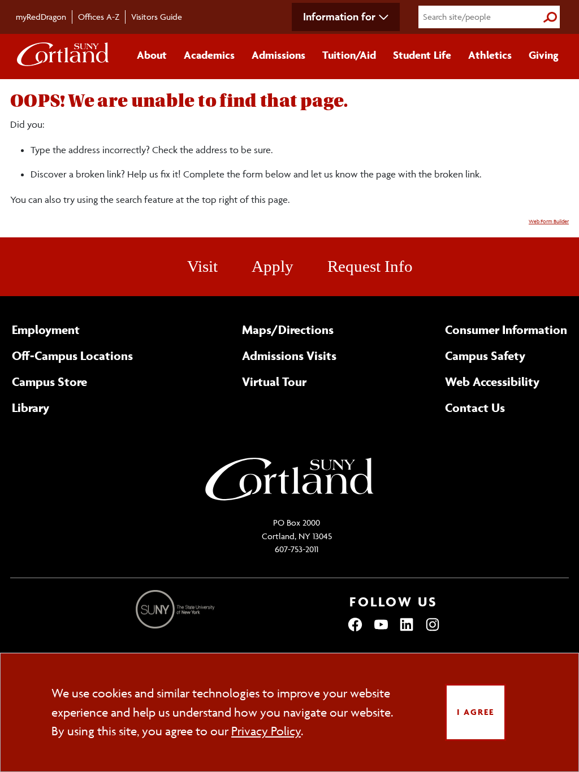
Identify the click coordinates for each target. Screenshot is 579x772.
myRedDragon (41, 16)
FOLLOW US (393, 601)
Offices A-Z (98, 16)
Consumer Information (506, 329)
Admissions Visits (289, 355)
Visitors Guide (156, 16)
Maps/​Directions (288, 329)
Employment (46, 329)
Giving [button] (544, 55)
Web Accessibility (492, 381)
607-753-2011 (296, 549)
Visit (202, 266)
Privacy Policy (266, 731)
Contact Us (475, 407)
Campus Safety (485, 355)
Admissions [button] (278, 55)
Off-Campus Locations (72, 355)
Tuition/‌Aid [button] (349, 55)
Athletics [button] (490, 55)
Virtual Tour (274, 381)
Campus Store (49, 381)
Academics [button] (209, 55)
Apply (272, 266)
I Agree (475, 711)
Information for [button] (339, 16)
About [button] (152, 55)
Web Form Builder (549, 221)
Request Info (370, 266)
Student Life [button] (422, 55)
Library (30, 407)
